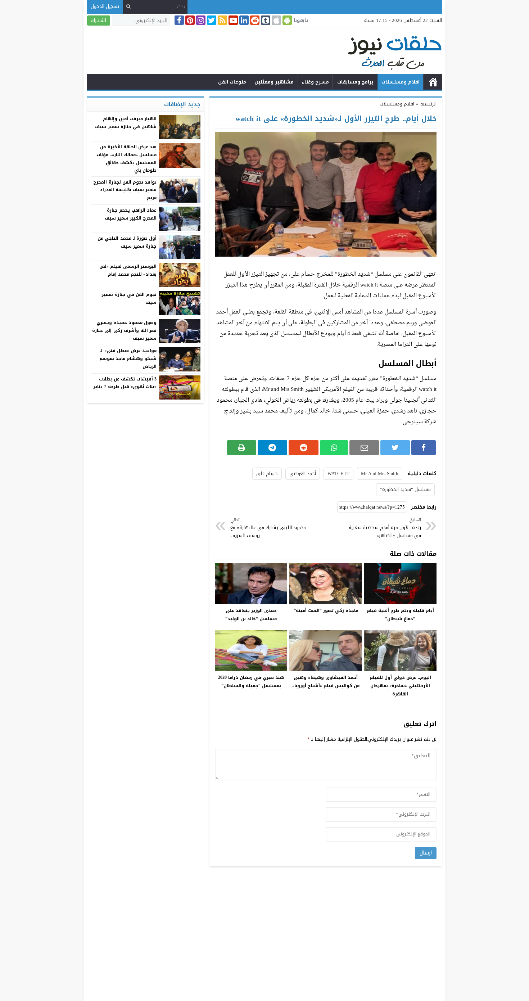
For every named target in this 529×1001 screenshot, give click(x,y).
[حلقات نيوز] (264, 51)
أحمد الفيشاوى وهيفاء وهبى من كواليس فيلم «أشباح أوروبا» (326, 681)
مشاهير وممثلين (274, 81)
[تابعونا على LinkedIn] (243, 20)
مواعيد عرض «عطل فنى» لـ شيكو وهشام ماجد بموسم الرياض (128, 358)
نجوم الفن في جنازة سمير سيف (129, 298)
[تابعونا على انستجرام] (200, 20)
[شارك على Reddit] (303, 447)
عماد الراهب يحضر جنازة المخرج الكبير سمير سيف (131, 214)
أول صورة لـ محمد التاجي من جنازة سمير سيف (127, 242)
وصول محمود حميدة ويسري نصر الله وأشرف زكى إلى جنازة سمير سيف (124, 330)
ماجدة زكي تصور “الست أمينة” (326, 610)
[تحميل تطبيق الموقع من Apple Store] (275, 20)
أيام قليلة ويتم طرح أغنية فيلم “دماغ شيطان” (400, 615)
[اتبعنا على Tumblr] (264, 20)
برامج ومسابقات (355, 81)
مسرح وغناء (315, 81)
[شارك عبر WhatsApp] (334, 447)
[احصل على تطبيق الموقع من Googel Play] (286, 20)
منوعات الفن (232, 81)
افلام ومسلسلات (400, 81)
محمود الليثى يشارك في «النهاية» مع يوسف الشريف (268, 528)
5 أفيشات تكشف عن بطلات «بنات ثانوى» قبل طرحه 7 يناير (125, 383)
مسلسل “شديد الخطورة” (405, 489)
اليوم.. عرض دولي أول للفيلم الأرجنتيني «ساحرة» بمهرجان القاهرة (400, 685)
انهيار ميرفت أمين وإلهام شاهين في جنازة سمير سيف (126, 123)
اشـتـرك (98, 20)
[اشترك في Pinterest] (189, 20)
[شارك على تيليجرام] (272, 447)
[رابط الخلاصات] (221, 20)
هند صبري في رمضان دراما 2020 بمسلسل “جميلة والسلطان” (251, 681)
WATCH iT (338, 473)
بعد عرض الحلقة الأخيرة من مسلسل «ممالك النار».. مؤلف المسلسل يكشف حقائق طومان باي (127, 158)
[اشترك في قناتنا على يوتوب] (232, 20)
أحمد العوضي (302, 473)
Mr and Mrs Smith (379, 473)
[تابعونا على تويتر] (210, 20)
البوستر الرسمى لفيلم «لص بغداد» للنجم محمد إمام (128, 270)
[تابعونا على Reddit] (254, 20)
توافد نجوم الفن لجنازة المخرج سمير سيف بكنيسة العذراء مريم (125, 190)
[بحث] (128, 6)
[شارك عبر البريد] (364, 447)
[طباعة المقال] (241, 447)
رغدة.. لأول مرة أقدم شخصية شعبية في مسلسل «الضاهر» (385, 528)
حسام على (267, 473)
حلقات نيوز (433, 82)
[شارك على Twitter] (395, 447)
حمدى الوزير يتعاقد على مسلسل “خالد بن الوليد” (251, 615)
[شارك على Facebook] (423, 447)
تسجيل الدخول (105, 6)
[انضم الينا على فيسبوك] (178, 20)
